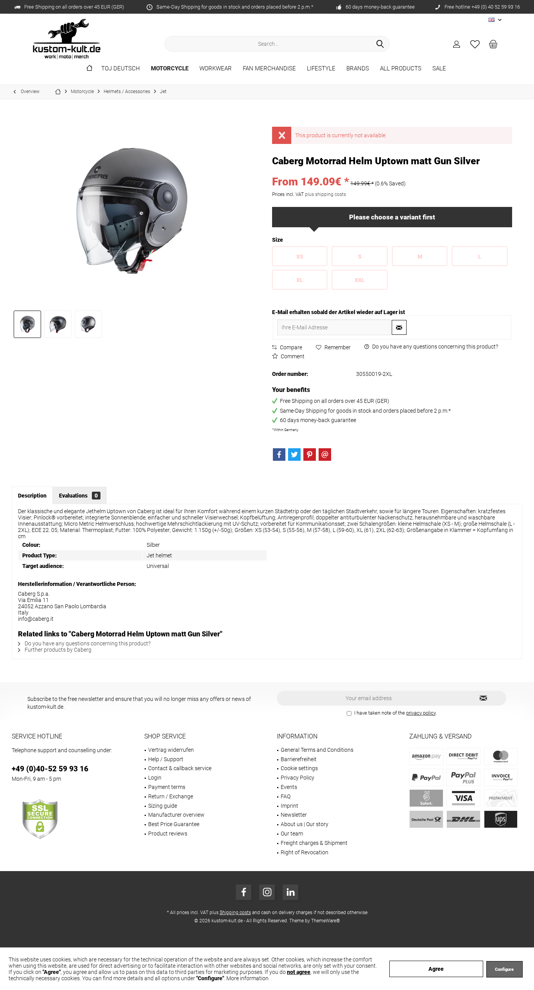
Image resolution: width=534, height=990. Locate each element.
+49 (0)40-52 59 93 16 (50, 768)
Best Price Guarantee (173, 824)
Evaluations (78, 495)
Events (289, 787)
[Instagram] (267, 892)
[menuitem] (493, 44)
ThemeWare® (325, 921)
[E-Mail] (325, 454)
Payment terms (166, 787)
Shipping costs (235, 912)
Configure (504, 969)
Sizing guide (162, 806)
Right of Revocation (304, 852)
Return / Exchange (170, 796)
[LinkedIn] (290, 892)
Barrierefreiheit (299, 759)
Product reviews (167, 833)
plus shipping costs (325, 194)
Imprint (289, 806)
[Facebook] (279, 454)
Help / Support (165, 759)
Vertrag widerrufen (171, 750)
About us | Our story (304, 824)
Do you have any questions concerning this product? (434, 346)
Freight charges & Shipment (314, 843)
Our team (292, 833)
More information (247, 978)
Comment (292, 356)
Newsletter (294, 815)
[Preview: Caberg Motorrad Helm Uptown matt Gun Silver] (27, 324)
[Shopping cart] (493, 44)
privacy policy (420, 713)
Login (154, 777)
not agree (298, 972)
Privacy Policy (297, 777)
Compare (290, 347)
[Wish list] (475, 44)
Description (32, 495)
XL (299, 280)
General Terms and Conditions (317, 750)
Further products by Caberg (57, 650)
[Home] (89, 69)
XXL (360, 280)
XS (299, 256)
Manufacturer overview (176, 815)
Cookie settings (299, 768)
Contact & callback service (179, 768)
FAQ (285, 796)
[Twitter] (294, 454)
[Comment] (392, 171)
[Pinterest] (309, 454)
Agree (436, 969)
